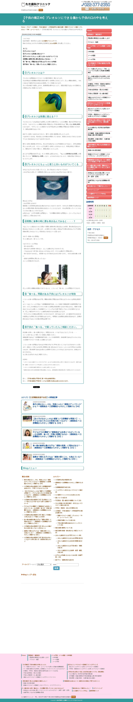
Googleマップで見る (30, 648)
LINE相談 (91, 51)
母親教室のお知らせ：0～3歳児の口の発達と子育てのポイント (98, 161)
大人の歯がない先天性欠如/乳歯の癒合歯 (99, 128)
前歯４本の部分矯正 (94, 150)
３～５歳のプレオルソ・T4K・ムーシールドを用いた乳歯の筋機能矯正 (99, 70)
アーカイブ (33, 564)
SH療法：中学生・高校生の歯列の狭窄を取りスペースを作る (99, 85)
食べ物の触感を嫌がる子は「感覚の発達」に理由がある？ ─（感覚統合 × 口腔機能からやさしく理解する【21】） (37, 521)
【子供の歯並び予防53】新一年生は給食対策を (41, 378)
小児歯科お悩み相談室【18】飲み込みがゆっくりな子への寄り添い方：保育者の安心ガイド (37, 539)
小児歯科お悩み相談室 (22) (63, 479)
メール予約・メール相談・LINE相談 (99, 47)
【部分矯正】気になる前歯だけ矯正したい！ (98, 145)
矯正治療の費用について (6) (63, 528)
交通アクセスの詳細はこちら (33, 650)
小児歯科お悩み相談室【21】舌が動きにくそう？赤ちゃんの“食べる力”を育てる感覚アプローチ (37, 501)
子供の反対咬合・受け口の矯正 (98, 89)
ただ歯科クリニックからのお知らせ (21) (67, 495)
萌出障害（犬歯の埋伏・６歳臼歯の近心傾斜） (99, 140)
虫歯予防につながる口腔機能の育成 (99, 181)
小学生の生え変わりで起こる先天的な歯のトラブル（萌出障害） (98, 122)
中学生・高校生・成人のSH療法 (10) (66, 508)
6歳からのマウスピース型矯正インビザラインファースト (99, 98)
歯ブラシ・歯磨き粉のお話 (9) (64, 560)
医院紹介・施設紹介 (94, 34)
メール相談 (91, 55)
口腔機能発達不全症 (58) (62, 487)
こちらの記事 (53, 43)
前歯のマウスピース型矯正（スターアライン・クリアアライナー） (99, 155)
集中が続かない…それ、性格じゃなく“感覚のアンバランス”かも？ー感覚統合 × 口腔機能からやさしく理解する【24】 (37, 481)
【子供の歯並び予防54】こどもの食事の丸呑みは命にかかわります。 (48, 381)
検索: (54, 564)
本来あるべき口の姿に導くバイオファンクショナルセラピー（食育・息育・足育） (99, 174)
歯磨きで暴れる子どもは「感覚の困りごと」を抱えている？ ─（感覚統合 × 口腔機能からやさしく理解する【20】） (37, 532)
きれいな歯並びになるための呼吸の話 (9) (70, 538)
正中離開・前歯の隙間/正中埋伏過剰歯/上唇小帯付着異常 (99, 134)
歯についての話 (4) (61, 497)
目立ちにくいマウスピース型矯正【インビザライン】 (98, 104)
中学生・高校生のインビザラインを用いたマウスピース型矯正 (99, 115)
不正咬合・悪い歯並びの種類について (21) (68, 500)
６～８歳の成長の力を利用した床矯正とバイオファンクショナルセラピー (99, 78)
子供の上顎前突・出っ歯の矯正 (98, 93)
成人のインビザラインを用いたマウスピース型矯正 (99, 109)
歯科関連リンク (93, 197)
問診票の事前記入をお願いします (99, 38)
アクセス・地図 (93, 42)
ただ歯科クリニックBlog (96, 194)
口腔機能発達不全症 (38, 397)
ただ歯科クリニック (48, 41)
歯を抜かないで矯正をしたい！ (98, 186)
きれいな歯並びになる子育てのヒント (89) (68, 535)
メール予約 (91, 59)
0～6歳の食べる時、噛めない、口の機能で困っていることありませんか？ (98, 167)
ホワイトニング (93, 190)
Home (89, 31)
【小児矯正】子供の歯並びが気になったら (98, 64)
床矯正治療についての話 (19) (66, 520)
